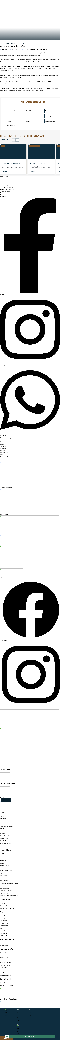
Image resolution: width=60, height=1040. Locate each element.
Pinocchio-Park (4, 841)
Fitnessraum (3, 823)
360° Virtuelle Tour (5, 856)
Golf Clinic (3, 918)
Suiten (3, 860)
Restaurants (5, 899)
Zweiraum (2, 873)
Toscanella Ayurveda (5, 943)
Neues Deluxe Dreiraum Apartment (9, 895)
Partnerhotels (8, 189)
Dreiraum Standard (4, 888)
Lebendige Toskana (5, 965)
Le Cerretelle (3, 903)
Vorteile (7, 197)
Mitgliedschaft (3, 935)
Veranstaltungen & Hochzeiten (7, 908)
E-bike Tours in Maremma (6, 962)
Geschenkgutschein (10, 193)
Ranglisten (2, 928)
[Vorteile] (30, 236)
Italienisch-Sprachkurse (5, 975)
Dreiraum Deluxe (4, 893)
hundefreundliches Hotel (6, 843)
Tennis (1, 821)
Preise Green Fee (4, 923)
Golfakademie (3, 933)
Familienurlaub (3, 960)
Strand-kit (2, 828)
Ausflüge (2, 833)
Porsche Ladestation (5, 836)
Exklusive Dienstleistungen (6, 826)
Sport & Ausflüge (7, 949)
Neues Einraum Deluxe (6, 870)
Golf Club (2, 915)
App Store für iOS (4, 514)
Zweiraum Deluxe (4, 880)
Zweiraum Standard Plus (6, 878)
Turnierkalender (4, 925)
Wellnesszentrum (4, 830)
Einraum (2, 863)
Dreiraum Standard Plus (6, 890)
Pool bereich (3, 816)
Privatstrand (3, 818)
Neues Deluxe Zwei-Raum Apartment (9, 883)
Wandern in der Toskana (6, 955)
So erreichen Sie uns (5, 982)
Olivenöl (2, 972)
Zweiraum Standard (5, 875)
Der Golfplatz (3, 920)
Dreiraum (2, 886)
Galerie (2, 853)
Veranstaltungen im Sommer (7, 985)
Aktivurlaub (3, 953)
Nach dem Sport (4, 838)
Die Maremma (3, 967)
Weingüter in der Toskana (6, 970)
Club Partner (3, 930)
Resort (3, 812)
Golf (2, 912)
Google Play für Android (6, 487)
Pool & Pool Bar (4, 906)
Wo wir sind (5, 979)
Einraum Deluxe (4, 868)
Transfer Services (4, 846)
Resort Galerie (6, 850)
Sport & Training (4, 957)
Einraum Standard (4, 865)
